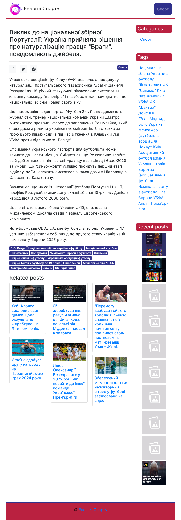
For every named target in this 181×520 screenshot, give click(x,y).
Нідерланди (71, 263)
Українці (145, 163)
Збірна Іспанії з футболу (28, 258)
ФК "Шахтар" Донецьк (147, 107)
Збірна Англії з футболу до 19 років (35, 263)
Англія (144, 203)
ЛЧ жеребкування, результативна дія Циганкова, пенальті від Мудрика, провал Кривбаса (69, 319)
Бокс (143, 124)
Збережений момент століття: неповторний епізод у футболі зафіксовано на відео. (111, 389)
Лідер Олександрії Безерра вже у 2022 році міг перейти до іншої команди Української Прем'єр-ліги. (68, 381)
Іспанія (159, 158)
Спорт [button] (163, 9)
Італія (160, 163)
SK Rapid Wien (65, 268)
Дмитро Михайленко (25, 268)
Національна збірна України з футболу (55, 248)
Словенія (100, 253)
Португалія (39, 253)
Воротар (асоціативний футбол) (151, 175)
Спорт (122, 67)
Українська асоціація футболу (68, 258)
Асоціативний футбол (101, 248)
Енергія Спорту (40, 8)
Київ (157, 146)
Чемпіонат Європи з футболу (70, 253)
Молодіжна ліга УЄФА (98, 263)
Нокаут (145, 146)
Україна (156, 124)
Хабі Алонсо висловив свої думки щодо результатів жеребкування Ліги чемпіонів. (25, 317)
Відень (47, 268)
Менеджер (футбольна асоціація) (149, 136)
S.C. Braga (18, 248)
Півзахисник (19, 253)
